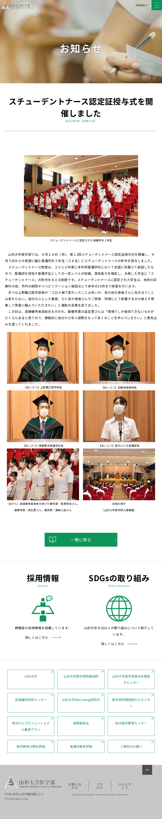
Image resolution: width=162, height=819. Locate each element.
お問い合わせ (74, 786)
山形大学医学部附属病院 (81, 676)
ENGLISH (140, 5)
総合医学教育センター (131, 723)
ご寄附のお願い (131, 746)
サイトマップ (124, 786)
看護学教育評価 (81, 746)
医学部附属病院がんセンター (131, 702)
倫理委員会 (81, 723)
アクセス (99, 786)
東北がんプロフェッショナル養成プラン (31, 726)
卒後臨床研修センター (31, 699)
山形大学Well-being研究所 (81, 699)
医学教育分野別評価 (31, 746)
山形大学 (30, 676)
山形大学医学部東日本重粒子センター (131, 679)
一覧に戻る (81, 539)
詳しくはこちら (36, 637)
